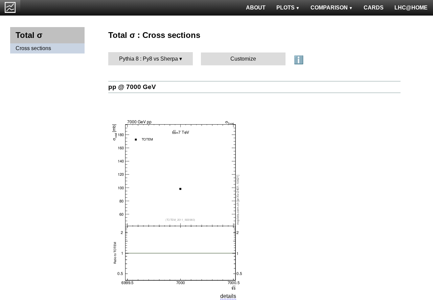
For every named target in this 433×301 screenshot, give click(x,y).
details (228, 296)
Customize (243, 59)
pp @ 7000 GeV (132, 86)
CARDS (374, 7)
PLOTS (285, 7)
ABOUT (256, 7)
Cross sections (33, 48)
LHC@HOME (411, 7)
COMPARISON (329, 7)
